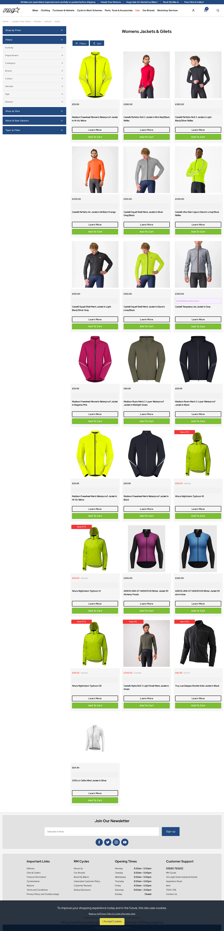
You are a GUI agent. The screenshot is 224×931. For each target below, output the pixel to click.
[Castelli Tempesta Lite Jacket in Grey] (198, 264)
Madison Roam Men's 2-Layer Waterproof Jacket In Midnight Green (144, 403)
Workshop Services (167, 10)
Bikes (35, 10)
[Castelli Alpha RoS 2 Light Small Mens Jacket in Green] (146, 643)
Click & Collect (34, 872)
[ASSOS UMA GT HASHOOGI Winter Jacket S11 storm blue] (198, 548)
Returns (30, 885)
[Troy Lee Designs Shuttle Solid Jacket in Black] (198, 643)
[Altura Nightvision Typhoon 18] (198, 454)
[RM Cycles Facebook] (99, 842)
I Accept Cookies (112, 921)
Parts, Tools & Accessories (119, 10)
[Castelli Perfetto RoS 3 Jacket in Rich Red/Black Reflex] (146, 74)
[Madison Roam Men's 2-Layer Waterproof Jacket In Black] (198, 359)
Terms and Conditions (37, 889)
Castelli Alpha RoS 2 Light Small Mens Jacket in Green (146, 687)
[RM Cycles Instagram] (116, 842)
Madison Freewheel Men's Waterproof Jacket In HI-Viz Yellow (94, 498)
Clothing (45, 10)
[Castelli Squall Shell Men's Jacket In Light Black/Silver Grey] (95, 264)
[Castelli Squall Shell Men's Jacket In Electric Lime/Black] (146, 264)
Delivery (31, 868)
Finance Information (36, 877)
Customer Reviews (83, 885)
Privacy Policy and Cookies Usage (43, 894)
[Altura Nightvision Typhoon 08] (95, 643)
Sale (137, 10)
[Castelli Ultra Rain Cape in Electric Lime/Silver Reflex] (198, 169)
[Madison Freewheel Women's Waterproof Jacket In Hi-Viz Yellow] (95, 74)
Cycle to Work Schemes (89, 10)
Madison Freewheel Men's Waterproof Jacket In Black (146, 498)
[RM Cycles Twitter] (107, 842)
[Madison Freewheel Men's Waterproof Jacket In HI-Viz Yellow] (95, 454)
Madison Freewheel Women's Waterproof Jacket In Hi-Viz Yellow (95, 119)
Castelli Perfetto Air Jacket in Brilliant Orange (94, 211)
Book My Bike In (81, 877)
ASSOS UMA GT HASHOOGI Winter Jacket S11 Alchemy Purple (146, 592)
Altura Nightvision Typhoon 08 (87, 685)
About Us (78, 868)
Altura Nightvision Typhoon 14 (86, 590)
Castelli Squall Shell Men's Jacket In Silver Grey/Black (143, 213)
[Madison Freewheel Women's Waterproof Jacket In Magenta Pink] (95, 359)
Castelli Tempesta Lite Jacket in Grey (193, 306)
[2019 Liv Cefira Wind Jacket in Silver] (95, 738)
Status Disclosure (82, 889)
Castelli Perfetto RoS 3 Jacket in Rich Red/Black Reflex (147, 119)
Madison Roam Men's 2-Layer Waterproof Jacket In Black (195, 403)
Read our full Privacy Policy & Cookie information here (112, 914)
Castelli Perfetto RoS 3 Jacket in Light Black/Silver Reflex (193, 119)
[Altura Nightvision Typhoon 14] (95, 548)
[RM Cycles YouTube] (124, 842)
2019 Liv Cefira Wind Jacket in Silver (89, 780)
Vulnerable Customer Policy (87, 881)
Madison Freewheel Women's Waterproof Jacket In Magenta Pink (95, 403)
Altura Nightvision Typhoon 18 (189, 496)
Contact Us (171, 894)
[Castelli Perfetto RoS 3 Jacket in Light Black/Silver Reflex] (198, 74)
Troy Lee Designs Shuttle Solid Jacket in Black (197, 685)
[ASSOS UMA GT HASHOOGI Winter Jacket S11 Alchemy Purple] (146, 548)
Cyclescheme (33, 881)
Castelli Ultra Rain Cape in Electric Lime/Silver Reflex (197, 213)
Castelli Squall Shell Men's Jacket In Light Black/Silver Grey (91, 308)
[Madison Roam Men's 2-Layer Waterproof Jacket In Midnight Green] (146, 359)
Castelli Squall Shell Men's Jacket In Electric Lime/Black (144, 308)
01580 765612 (174, 868)
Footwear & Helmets (63, 10)
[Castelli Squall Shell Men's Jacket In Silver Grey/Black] (146, 169)
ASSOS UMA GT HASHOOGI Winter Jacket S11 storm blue (197, 592)
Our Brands (149, 10)
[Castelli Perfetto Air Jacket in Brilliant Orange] (95, 169)
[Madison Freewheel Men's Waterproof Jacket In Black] (146, 454)
